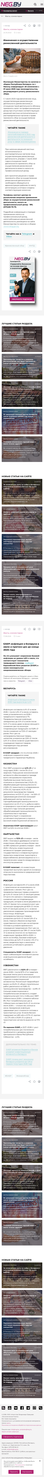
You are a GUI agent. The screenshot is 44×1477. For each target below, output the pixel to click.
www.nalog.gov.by (11, 226)
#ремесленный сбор (14, 246)
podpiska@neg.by (26, 1429)
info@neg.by (15, 1429)
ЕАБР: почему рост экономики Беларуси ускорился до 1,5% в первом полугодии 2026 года (19, 1061)
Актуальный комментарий (12, 536)
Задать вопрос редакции (10, 1431)
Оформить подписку (12, 1437)
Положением (19, 1465)
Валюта (31, 11)
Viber (9, 236)
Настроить (27, 1472)
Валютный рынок (9, 509)
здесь (9, 1423)
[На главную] (11, 4)
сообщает (29, 663)
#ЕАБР (8, 1076)
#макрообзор (22, 1076)
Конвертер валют (10, 11)
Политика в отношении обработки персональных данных (21, 1425)
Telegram (27, 234)
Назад (7, 26)
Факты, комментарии (13, 29)
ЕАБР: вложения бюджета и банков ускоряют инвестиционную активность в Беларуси (22, 1052)
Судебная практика (10, 481)
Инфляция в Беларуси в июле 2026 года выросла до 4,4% (21, 701)
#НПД (32, 246)
